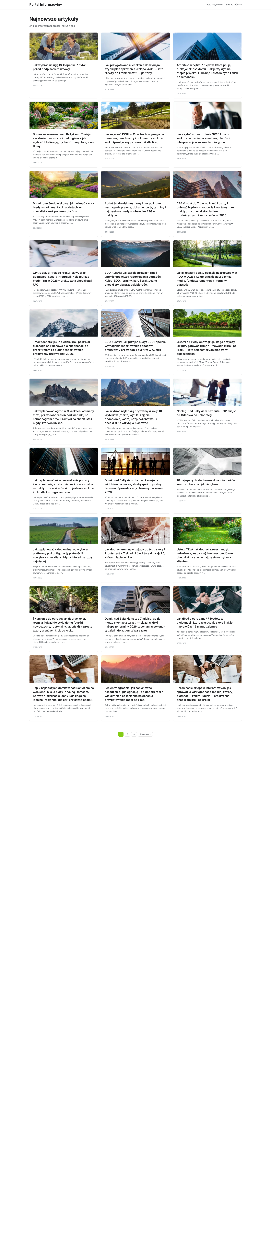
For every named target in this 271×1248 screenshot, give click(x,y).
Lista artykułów (214, 4)
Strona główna (234, 4)
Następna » (145, 734)
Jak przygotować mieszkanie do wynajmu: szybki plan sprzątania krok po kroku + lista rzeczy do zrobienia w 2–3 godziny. (134, 69)
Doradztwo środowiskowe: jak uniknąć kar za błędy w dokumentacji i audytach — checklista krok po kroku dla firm (63, 207)
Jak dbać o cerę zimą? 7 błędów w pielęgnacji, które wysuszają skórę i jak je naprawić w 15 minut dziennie (205, 622)
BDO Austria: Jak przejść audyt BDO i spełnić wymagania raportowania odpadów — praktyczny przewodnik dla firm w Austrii (135, 346)
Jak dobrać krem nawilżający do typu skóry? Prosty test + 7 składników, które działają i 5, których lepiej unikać (135, 553)
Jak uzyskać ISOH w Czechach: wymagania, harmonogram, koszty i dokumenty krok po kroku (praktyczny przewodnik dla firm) (135, 138)
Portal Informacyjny (45, 4)
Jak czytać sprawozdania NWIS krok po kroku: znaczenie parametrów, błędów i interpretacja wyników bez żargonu (203, 138)
